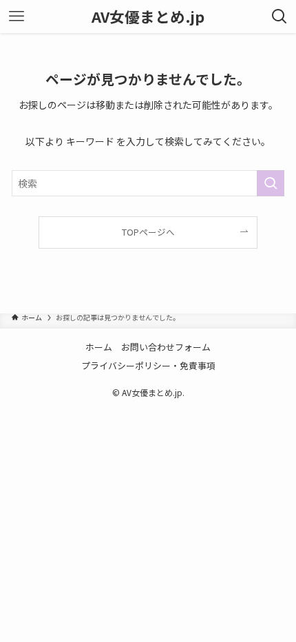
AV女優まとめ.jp (148, 16)
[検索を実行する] (270, 183)
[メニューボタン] (16, 16)
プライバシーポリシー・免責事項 (148, 365)
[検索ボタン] (279, 16)
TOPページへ (148, 231)
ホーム (98, 346)
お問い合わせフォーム (166, 346)
